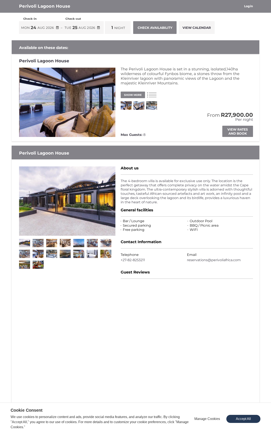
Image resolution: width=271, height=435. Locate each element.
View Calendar (197, 28)
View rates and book (237, 131)
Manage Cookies (207, 419)
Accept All (243, 419)
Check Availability (155, 28)
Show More (133, 94)
